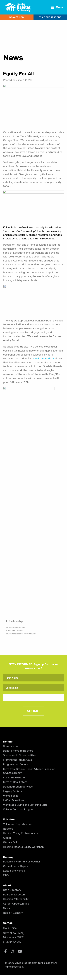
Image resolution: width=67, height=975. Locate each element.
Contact (8, 922)
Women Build (10, 795)
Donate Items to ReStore (18, 750)
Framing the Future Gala (17, 759)
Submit (33, 711)
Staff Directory (12, 889)
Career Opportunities (16, 903)
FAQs (6, 875)
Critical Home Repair (15, 866)
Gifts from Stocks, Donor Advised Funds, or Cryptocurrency (29, 771)
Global (7, 837)
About (7, 885)
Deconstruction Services (18, 786)
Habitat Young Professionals (20, 833)
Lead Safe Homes (14, 870)
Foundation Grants (14, 777)
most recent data (43, 358)
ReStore (8, 828)
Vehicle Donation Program (18, 809)
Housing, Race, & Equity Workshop (23, 846)
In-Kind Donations (13, 800)
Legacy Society (12, 791)
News (13, 57)
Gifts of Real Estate (15, 782)
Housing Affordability (15, 899)
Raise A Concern (13, 912)
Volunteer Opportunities (17, 824)
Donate (8, 741)
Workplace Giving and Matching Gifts (25, 804)
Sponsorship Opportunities (19, 755)
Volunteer (9, 819)
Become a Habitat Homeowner (21, 861)
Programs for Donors (15, 764)
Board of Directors (14, 894)
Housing (8, 857)
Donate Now (16, 17)
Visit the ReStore (50, 17)
